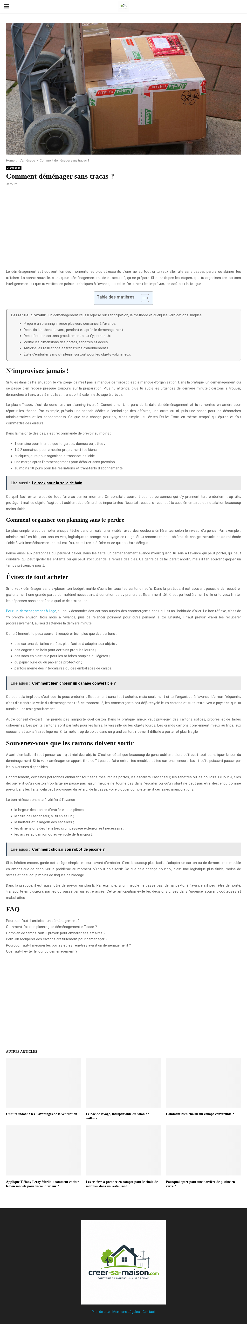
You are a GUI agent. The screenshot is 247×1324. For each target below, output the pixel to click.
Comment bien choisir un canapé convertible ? (200, 1114)
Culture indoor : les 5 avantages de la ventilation (41, 1114)
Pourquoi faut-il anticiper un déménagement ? (43, 921)
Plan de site (101, 1312)
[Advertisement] (123, 230)
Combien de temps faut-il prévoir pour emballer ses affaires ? (55, 933)
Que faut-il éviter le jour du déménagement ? (41, 951)
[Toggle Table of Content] (142, 298)
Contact (149, 1312)
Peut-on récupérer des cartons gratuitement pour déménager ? (56, 939)
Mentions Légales (126, 1312)
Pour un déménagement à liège (31, 611)
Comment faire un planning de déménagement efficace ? (51, 927)
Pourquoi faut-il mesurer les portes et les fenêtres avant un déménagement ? (68, 945)
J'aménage (13, 168)
